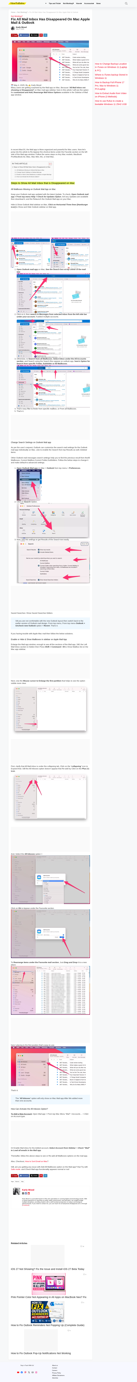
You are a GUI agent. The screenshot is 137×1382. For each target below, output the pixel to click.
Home (13, 12)
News (98, 3)
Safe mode (15, 1169)
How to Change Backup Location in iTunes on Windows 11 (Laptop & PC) (111, 67)
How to (17, 1181)
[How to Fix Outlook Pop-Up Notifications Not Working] (41, 1330)
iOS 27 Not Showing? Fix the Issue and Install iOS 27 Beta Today (47, 1269)
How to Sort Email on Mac (36, 1161)
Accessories (89, 3)
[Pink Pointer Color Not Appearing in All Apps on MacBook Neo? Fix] (49, 1274)
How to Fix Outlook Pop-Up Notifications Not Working (41, 1353)
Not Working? (68, 3)
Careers (54, 1370)
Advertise (55, 1378)
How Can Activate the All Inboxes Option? (28, 176)
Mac (22, 1181)
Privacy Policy (56, 1373)
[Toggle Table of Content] (49, 164)
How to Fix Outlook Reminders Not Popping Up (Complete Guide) (47, 1325)
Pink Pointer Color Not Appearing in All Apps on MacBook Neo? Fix (48, 1297)
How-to (79, 3)
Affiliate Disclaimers (58, 1375)
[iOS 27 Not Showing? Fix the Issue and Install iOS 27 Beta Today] (47, 1246)
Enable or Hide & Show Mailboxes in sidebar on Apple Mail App (34, 174)
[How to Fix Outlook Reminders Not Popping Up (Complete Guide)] (47, 1302)
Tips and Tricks (54, 3)
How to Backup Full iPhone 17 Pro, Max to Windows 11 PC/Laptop (109, 85)
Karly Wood (21, 27)
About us (55, 1365)
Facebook (26, 1205)
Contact (54, 1368)
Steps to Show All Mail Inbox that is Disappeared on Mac (32, 167)
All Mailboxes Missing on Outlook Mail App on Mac (30, 170)
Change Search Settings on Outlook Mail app (29, 172)
